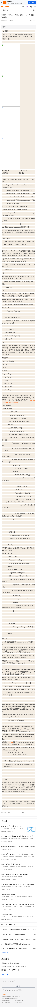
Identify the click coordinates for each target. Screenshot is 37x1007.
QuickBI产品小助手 (6, 859)
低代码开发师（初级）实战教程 (10, 963)
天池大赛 (13, 990)
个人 (34, 10)
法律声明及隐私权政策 (7, 996)
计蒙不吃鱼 (4, 869)
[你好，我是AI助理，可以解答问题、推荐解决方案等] (27, 6)
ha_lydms (3, 831)
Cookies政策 (16, 996)
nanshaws (3, 919)
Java (22, 729)
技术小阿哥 (4, 849)
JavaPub (3, 889)
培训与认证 (18, 990)
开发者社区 (7, 990)
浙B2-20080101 (19, 1000)
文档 (3, 990)
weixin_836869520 (6, 879)
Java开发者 (4, 899)
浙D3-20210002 (18, 1002)
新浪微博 (10, 981)
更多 (2, 974)
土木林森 (3, 909)
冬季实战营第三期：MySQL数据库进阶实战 (13, 966)
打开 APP (31, 2)
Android (10, 742)
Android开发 (21, 813)
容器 (9, 813)
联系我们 (18, 986)
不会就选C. (4, 841)
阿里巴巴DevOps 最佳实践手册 (10, 970)
